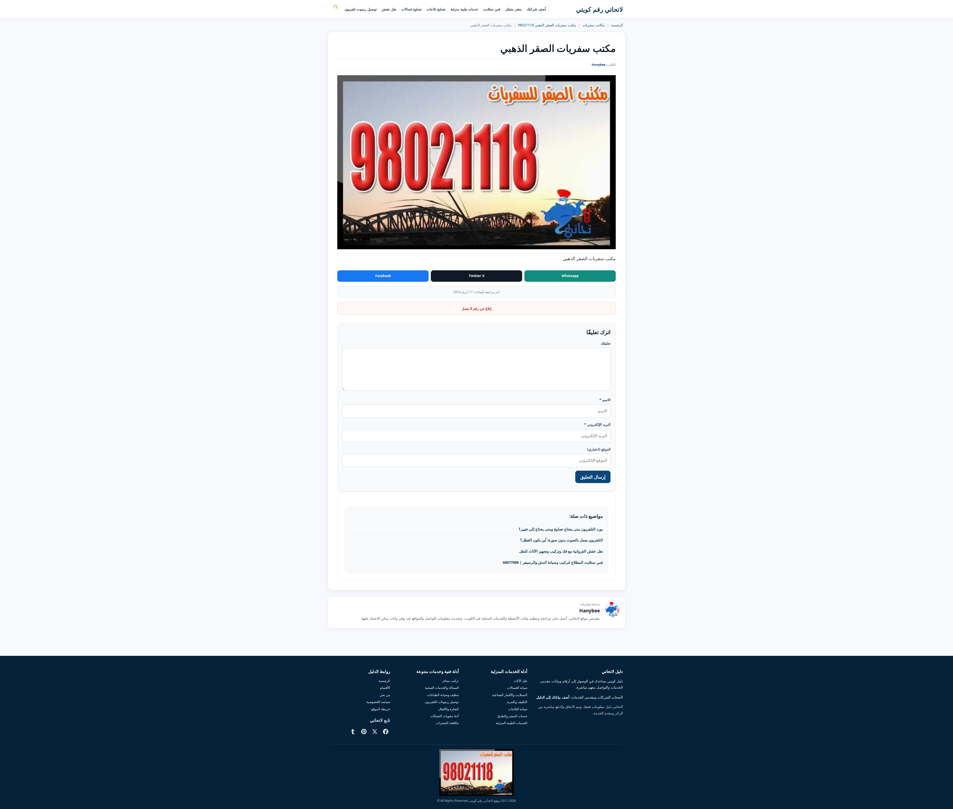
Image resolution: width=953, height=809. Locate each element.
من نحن (385, 695)
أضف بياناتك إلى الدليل (552, 697)
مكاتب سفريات (593, 25)
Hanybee (598, 65)
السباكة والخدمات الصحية (442, 687)
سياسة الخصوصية (378, 702)
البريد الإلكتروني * (597, 424)
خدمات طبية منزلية (464, 9)
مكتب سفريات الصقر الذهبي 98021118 (547, 25)
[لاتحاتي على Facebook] (385, 731)
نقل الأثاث (520, 680)
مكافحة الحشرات (447, 723)
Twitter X (476, 276)
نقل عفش (389, 9)
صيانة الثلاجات (517, 709)
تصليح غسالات (411, 9)
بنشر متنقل (513, 9)
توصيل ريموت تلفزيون (360, 9)
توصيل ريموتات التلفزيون (442, 702)
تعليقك (606, 343)
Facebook (383, 276)
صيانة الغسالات (517, 687)
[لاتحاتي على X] (374, 731)
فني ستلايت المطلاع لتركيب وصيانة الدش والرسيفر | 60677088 (553, 562)
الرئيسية (617, 25)
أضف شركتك (536, 9)
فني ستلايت (491, 9)
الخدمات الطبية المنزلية (511, 723)
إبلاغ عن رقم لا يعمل (476, 308)
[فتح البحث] (335, 8)
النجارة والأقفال (448, 709)
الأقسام (385, 687)
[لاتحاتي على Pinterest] (363, 731)
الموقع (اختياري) (599, 449)
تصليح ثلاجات (436, 9)
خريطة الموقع (380, 709)
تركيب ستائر (450, 680)
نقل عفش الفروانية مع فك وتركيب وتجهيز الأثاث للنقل (561, 551)
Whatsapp (570, 276)
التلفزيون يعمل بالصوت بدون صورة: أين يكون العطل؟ (561, 539)
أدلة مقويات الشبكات (444, 716)
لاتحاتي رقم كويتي (599, 9)
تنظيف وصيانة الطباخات (443, 695)
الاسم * (605, 399)
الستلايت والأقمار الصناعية (509, 695)
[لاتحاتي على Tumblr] (352, 731)
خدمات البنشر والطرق (512, 716)
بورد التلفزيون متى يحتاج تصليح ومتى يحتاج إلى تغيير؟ (561, 529)
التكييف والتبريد (517, 702)
